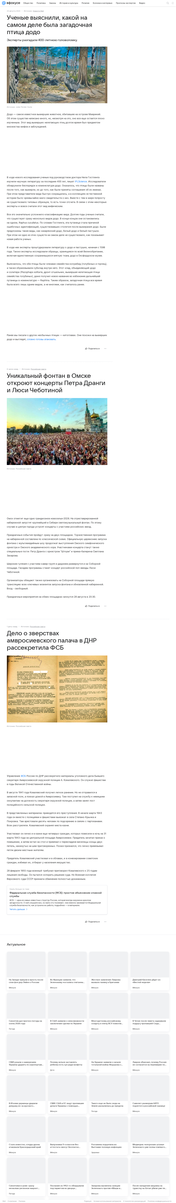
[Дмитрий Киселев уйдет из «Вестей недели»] (150, 971)
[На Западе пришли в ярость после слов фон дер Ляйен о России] (26, 971)
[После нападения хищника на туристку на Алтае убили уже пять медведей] (150, 1177)
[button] (57, 75)
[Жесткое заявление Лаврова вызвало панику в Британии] (108, 971)
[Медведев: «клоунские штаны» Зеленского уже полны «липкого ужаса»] (150, 1135)
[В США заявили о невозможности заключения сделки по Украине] (67, 1012)
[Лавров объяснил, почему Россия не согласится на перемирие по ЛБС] (150, 1053)
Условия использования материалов (107, 1201)
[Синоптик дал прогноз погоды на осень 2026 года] (26, 1012)
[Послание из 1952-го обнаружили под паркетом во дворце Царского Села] (67, 1177)
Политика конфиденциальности (159, 1201)
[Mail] (4, 3)
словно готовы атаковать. (41, 339)
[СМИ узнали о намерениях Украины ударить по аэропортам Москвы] (26, 1053)
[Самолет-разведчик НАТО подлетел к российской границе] (150, 1094)
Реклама (22, 1201)
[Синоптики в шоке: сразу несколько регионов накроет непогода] (26, 1177)
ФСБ (23, 776)
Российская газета (38, 369)
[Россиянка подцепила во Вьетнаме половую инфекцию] (108, 1135)
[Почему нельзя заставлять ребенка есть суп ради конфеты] (67, 1053)
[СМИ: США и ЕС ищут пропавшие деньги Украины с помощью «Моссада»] (67, 1094)
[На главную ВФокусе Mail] (13, 3)
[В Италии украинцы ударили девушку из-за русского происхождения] (26, 1094)
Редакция (87, 1201)
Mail (4, 1201)
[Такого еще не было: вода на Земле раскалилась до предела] (108, 1094)
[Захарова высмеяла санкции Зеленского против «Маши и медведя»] (108, 1177)
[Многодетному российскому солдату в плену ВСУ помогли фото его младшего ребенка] (108, 1012)
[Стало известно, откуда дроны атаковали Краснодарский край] (26, 1135)
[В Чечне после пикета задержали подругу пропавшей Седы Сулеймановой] (150, 1012)
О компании (12, 1201)
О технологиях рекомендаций (134, 1201)
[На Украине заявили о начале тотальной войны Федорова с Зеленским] (108, 1053)
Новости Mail (38, 11)
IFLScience (81, 181)
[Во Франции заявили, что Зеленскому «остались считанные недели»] (67, 971)
